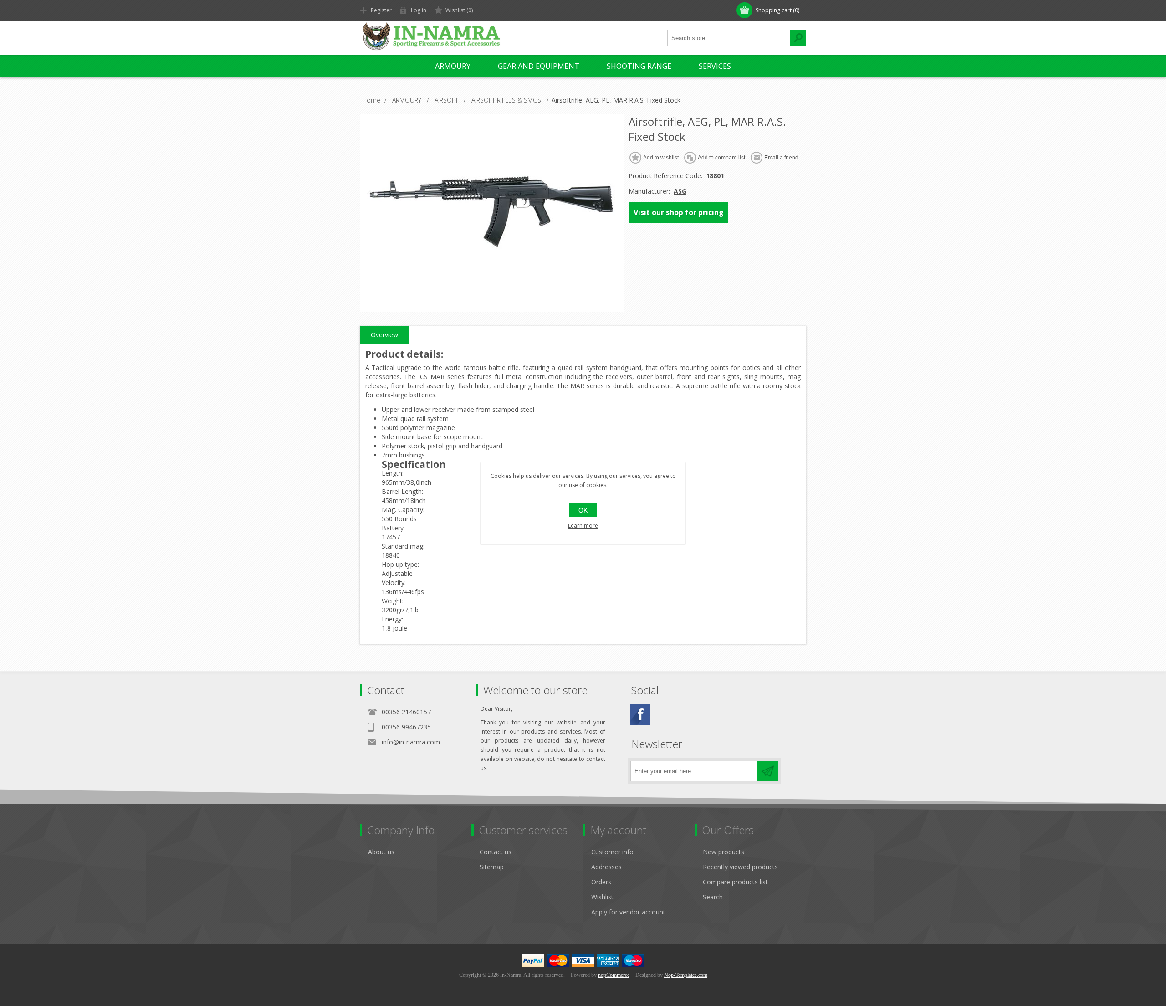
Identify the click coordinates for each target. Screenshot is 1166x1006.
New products (723, 851)
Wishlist (602, 897)
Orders (601, 882)
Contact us (495, 851)
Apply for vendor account (628, 912)
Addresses (606, 866)
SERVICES (715, 66)
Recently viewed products (740, 866)
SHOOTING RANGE (639, 66)
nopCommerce (613, 975)
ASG (680, 191)
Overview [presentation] (384, 334)
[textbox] (728, 38)
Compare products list (735, 882)
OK (583, 510)
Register (381, 10)
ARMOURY (452, 66)
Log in (418, 10)
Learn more (583, 525)
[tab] (384, 335)
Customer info (612, 851)
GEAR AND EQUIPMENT (538, 66)
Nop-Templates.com (685, 975)
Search (713, 897)
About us (381, 851)
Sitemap (492, 866)
